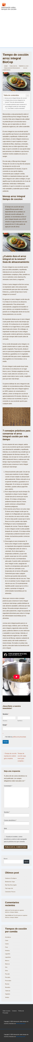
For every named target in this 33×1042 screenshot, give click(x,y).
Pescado (7, 974)
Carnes (7, 943)
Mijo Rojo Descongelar (11, 885)
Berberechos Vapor (10, 881)
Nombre (5, 720)
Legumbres (8, 957)
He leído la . (15, 737)
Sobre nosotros (6, 1011)
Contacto (14, 1011)
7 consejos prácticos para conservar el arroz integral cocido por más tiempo (15, 105)
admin (6, 910)
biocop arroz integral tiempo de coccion (16, 98)
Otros (6, 970)
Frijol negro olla (9, 888)
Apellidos (19, 720)
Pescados (7, 977)
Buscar (5, 858)
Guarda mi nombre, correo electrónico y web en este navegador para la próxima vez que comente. (15, 839)
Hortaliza (7, 950)
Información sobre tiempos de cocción (8, 8)
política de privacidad (19, 737)
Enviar (6, 742)
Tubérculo (7, 990)
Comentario (8, 786)
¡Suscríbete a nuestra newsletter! (16, 108)
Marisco (7, 960)
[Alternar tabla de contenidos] (27, 95)
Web (5, 828)
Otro (6, 967)
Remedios (7, 987)
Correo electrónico (9, 820)
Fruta (6, 947)
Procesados (16, 68)
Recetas (7, 984)
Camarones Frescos (10, 891)
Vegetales (7, 994)
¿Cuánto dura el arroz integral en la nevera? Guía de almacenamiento (15, 101)
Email (5, 725)
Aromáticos (8, 937)
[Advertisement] (16, 30)
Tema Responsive (20, 1023)
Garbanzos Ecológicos (11, 878)
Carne (6, 940)
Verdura (7, 997)
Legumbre (7, 954)
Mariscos (7, 964)
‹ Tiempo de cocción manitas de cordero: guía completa (10, 756)
